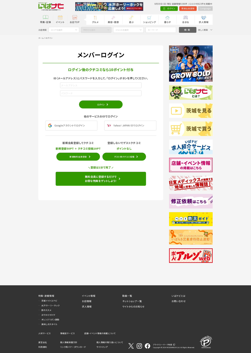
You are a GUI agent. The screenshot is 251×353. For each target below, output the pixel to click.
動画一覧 (127, 295)
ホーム (41, 38)
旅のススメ (46, 310)
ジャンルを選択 (122, 29)
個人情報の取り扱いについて (109, 342)
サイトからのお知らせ (133, 306)
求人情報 (203, 22)
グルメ (95, 22)
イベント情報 (88, 295)
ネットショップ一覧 (132, 301)
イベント (60, 22)
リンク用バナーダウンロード (73, 346)
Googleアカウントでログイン (69, 125)
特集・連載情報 (46, 295)
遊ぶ (131, 22)
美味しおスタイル (49, 324)
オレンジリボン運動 (50, 319)
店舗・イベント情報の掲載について (100, 333)
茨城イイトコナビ (49, 300)
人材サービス (44, 333)
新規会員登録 (188, 8)
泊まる (185, 22)
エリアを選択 (56, 29)
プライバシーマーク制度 (162, 344)
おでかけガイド (48, 314)
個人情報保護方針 (68, 342)
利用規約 (42, 346)
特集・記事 (45, 22)
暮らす (167, 22)
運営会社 (42, 342)
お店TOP (75, 22)
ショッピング (149, 22)
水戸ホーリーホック (50, 305)
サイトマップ (102, 346)
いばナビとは (178, 295)
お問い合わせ (179, 301)
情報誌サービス (67, 333)
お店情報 (87, 301)
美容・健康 (113, 22)
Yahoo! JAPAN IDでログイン (128, 125)
